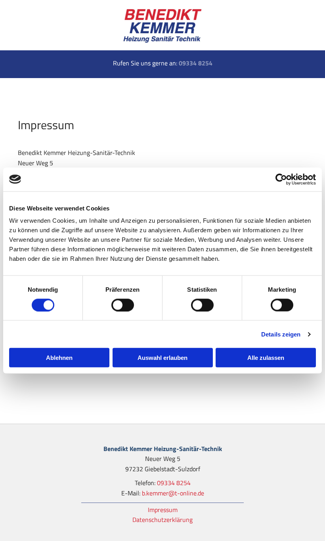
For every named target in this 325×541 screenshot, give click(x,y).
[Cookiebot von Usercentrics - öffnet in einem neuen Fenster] (281, 179)
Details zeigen (280, 334)
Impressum (163, 509)
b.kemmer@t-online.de (173, 493)
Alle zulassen (265, 357)
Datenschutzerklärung (162, 519)
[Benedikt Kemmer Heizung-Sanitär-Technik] (162, 25)
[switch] (122, 304)
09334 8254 (195, 63)
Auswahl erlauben (162, 357)
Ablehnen (59, 357)
